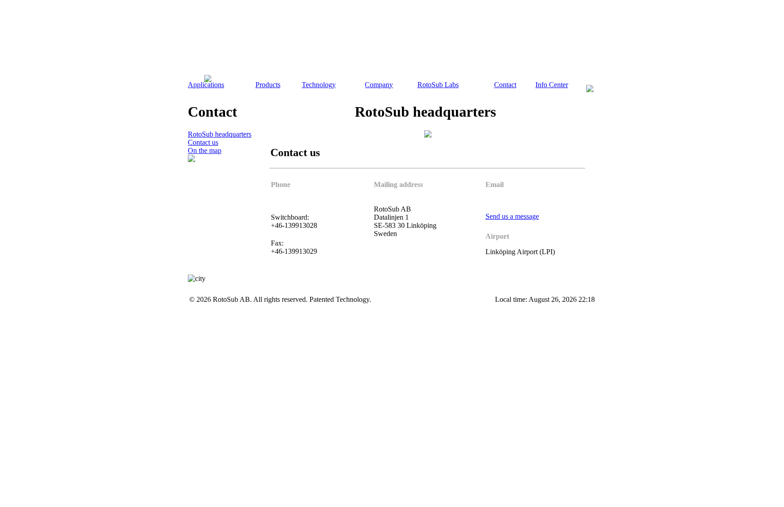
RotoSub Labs (438, 85)
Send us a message (512, 216)
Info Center (551, 85)
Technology (319, 85)
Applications (206, 85)
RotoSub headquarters (219, 134)
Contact (505, 85)
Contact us (203, 142)
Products (267, 85)
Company (379, 85)
